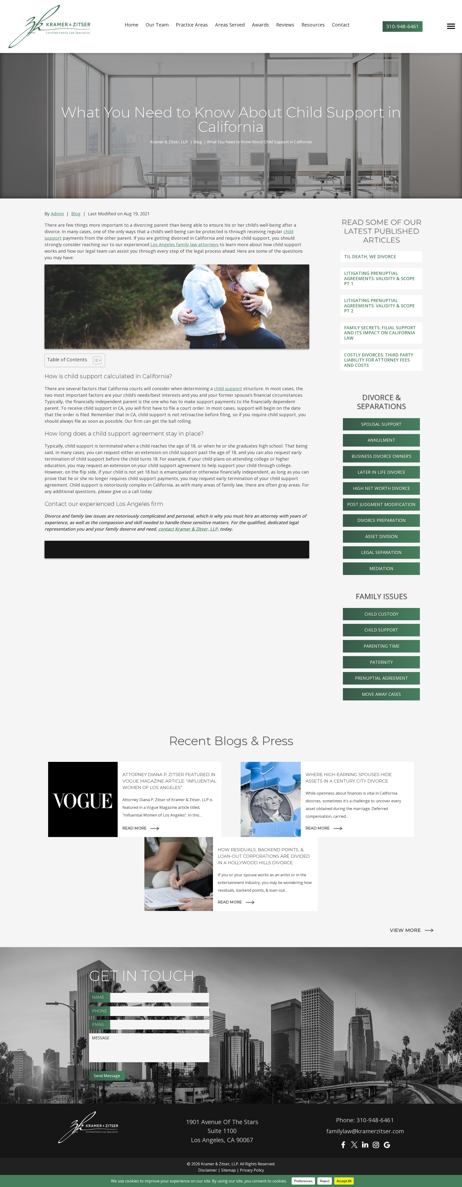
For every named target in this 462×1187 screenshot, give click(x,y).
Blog (76, 214)
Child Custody (381, 614)
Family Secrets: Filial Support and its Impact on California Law (380, 333)
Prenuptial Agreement (381, 678)
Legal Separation (381, 552)
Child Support (381, 630)
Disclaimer (207, 1170)
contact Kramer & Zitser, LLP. (188, 529)
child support (228, 388)
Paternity (381, 662)
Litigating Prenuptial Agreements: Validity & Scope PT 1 (379, 278)
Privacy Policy (252, 1170)
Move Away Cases (381, 694)
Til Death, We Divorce (370, 256)
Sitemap (228, 1170)
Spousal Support (381, 424)
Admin (57, 214)
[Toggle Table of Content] (94, 360)
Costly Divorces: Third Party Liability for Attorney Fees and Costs (378, 360)
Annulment (381, 440)
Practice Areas (192, 24)
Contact (341, 24)
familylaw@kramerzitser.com (365, 1131)
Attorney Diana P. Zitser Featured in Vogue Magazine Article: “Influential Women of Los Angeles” (169, 781)
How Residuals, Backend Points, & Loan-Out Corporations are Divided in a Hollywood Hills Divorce (264, 856)
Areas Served (230, 24)
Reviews (285, 24)
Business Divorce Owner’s (381, 456)
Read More (134, 828)
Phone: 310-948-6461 (365, 1120)
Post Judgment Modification (381, 504)
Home (131, 24)
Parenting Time (381, 646)
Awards (260, 24)
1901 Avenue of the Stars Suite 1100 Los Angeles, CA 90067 (222, 1131)
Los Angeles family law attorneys (184, 244)
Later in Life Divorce (381, 472)
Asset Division (381, 536)
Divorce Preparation (381, 520)
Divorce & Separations (381, 401)
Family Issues (381, 596)
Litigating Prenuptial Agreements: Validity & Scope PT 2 (379, 305)
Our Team (157, 24)
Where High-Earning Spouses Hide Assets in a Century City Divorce (349, 778)
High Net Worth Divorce (381, 488)
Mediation (381, 568)
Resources (313, 24)
